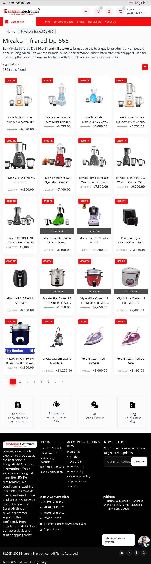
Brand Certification (51, 472)
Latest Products (49, 453)
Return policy (75, 471)
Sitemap (72, 486)
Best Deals (94, 21)
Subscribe (139, 461)
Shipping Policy (76, 481)
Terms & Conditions (15, 562)
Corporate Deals (63, 21)
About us (110, 21)
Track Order (74, 461)
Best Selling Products (47, 460)
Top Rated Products (52, 467)
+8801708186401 (18, 3)
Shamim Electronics (59, 49)
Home (46, 21)
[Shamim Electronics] (21, 11)
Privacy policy (38, 562)
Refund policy (75, 466)
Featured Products (51, 448)
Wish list (72, 456)
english (140, 3)
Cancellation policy (78, 476)
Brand (81, 21)
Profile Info (73, 451)
